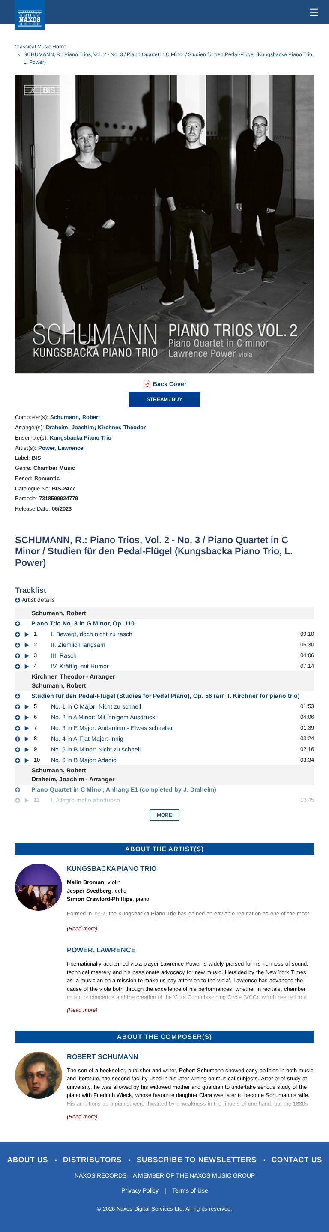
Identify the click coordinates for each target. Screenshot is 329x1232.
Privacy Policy (140, 1190)
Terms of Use (190, 1190)
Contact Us (297, 1160)
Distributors (93, 1160)
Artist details (38, 599)
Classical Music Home (40, 47)
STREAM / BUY (164, 399)
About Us (29, 1160)
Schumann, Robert (75, 417)
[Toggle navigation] (312, 12)
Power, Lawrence (60, 448)
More (164, 815)
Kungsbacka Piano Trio (80, 437)
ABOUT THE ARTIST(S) (164, 848)
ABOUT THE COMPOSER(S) (164, 1036)
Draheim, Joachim (70, 427)
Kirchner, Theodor (122, 427)
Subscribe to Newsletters (198, 1160)
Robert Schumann (102, 1056)
